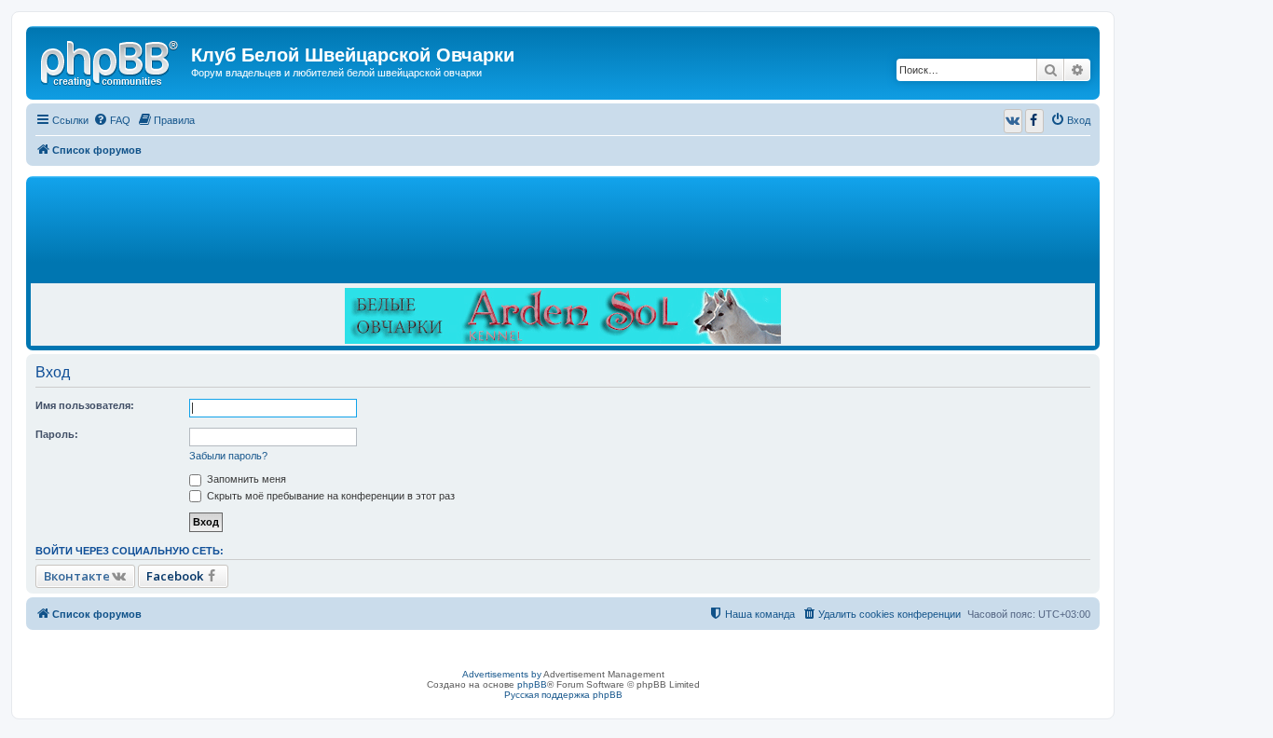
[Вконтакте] (1013, 121)
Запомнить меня (245, 479)
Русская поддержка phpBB (563, 695)
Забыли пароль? (228, 455)
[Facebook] (1034, 121)
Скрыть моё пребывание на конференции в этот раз (329, 495)
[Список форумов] (111, 60)
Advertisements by (501, 674)
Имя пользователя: (84, 405)
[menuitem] (111, 120)
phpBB (532, 684)
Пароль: (56, 434)
